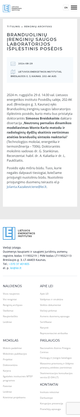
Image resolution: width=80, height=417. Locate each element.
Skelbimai (8, 310)
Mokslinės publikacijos (15, 353)
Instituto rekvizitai (49, 392)
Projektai (7, 359)
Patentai (7, 386)
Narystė (44, 327)
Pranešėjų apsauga (50, 409)
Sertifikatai (46, 322)
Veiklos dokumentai (50, 305)
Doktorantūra (10, 365)
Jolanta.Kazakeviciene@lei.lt (27, 187)
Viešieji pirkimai (48, 310)
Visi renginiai (10, 299)
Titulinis (13, 26)
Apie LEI (46, 286)
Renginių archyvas (38, 26)
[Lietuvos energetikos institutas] (12, 8)
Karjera (7, 370)
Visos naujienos (11, 293)
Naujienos (12, 286)
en (66, 7)
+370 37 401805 (19, 264)
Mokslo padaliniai (12, 348)
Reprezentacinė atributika (54, 333)
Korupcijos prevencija (51, 403)
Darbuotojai (46, 397)
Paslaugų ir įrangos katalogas (56, 357)
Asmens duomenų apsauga (55, 316)
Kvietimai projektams (14, 397)
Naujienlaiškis (10, 316)
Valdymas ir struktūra (51, 299)
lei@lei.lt (15, 268)
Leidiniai (7, 322)
